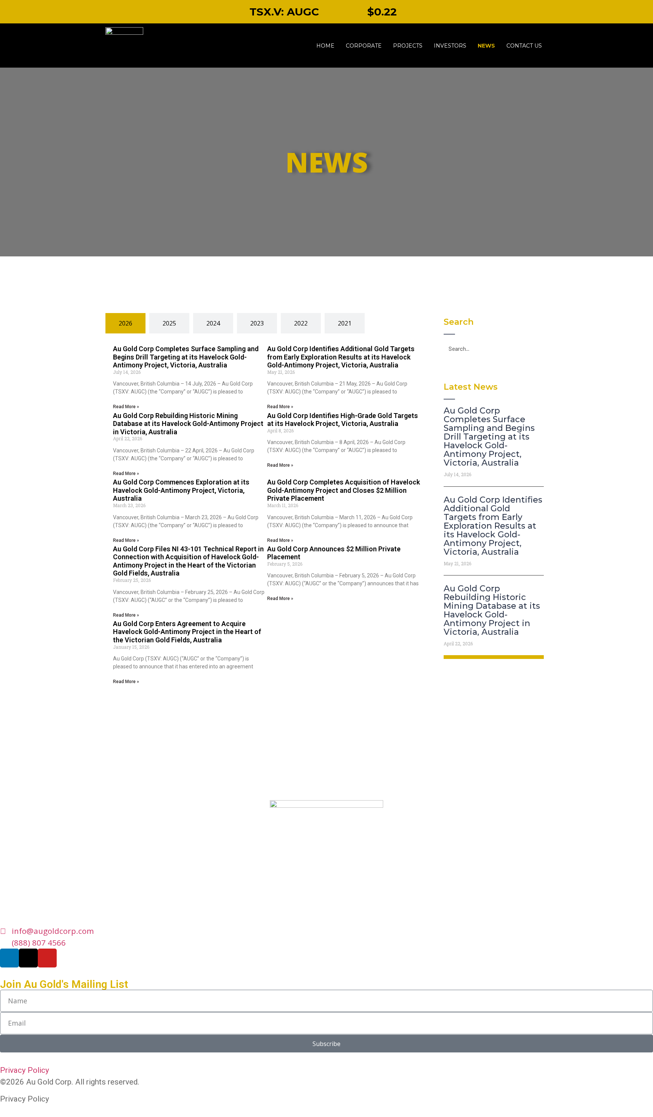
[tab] (125, 323)
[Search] (536, 348)
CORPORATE (364, 45)
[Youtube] (47, 958)
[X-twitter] (28, 958)
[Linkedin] (9, 958)
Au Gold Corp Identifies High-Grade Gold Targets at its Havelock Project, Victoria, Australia (342, 420)
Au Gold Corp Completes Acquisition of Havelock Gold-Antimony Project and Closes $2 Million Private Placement (343, 490)
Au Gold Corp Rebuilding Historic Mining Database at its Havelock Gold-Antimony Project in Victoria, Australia (188, 424)
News (486, 45)
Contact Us (524, 45)
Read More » (126, 406)
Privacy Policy (24, 1070)
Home (325, 45)
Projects (407, 45)
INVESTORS (450, 45)
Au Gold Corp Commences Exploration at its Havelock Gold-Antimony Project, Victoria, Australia (181, 490)
